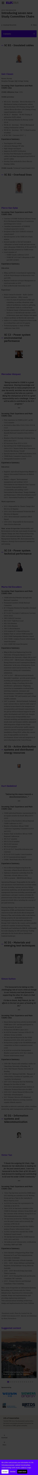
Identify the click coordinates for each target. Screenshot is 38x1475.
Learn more (22, 1472)
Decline (12, 1472)
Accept (4, 1472)
